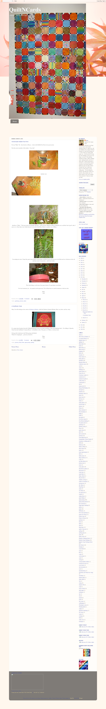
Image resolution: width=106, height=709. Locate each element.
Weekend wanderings (83, 610)
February (84, 320)
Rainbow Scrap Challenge (84, 540)
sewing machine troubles (84, 561)
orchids (80, 494)
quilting (32, 342)
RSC (80, 552)
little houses (81, 470)
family (80, 400)
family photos (82, 402)
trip (79, 595)
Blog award (81, 349)
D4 (79, 384)
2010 (82, 329)
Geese (80, 428)
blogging (81, 351)
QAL (80, 521)
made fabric (81, 474)
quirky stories (82, 536)
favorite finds (81, 404)
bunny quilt (81, 358)
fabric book (81, 397)
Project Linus (82, 516)
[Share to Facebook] (38, 299)
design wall (81, 386)
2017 (82, 268)
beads (80, 345)
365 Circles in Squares (83, 336)
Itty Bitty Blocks (82, 461)
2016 (82, 270)
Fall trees (81, 399)
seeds (80, 558)
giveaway (21, 301)
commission (81, 377)
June (83, 291)
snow (80, 569)
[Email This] (34, 299)
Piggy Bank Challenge (83, 505)
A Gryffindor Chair (17, 306)
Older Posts (72, 347)
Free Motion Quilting (83, 421)
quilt (80, 525)
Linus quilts (81, 466)
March (83, 297)
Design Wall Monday (83, 388)
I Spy (80, 459)
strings (80, 583)
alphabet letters (82, 340)
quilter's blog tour (82, 529)
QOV (80, 523)
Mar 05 (84, 308)
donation (80, 391)
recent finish (81, 548)
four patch (81, 417)
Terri (87, 140)
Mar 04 (84, 310)
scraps (80, 554)
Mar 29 (84, 299)
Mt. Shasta (81, 485)
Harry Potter (21, 342)
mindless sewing (82, 479)
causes (80, 367)
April (83, 295)
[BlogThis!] (36, 299)
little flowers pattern (83, 468)
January (83, 322)
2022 (82, 262)
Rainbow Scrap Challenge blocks (86, 542)
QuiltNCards (25, 9)
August (83, 287)
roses (80, 550)
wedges (80, 608)
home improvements (83, 452)
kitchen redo (81, 463)
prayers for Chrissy (83, 514)
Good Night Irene (82, 437)
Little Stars (81, 472)
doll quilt (81, 389)
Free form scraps (82, 419)
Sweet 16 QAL (82, 588)
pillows (80, 507)
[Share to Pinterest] (40, 299)
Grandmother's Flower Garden (85, 439)
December (84, 279)
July (83, 289)
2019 (82, 264)
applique (80, 342)
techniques (81, 592)
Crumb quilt (81, 382)
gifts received (81, 433)
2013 (82, 277)
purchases (81, 520)
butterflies (81, 360)
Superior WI (81, 584)
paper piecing (27, 342)
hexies (80, 450)
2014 (82, 275)
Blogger (81, 698)
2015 (82, 273)
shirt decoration (82, 567)
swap (80, 586)
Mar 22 (84, 301)
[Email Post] (32, 298)
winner (80, 614)
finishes (80, 406)
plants (25, 301)
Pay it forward (82, 503)
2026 (82, 258)
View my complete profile (84, 179)
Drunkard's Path (82, 393)
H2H (80, 443)
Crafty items (81, 380)
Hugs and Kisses (82, 457)
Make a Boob (82, 476)
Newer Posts (15, 347)
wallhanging (81, 603)
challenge (81, 369)
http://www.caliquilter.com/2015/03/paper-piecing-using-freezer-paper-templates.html (86, 216)
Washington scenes (83, 605)
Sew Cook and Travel (83, 224)
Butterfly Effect (82, 362)
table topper (81, 590)
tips (79, 594)
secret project (81, 556)
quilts (80, 534)
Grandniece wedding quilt (84, 441)
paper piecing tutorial (83, 501)
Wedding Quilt (82, 606)
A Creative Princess (83, 338)
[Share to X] (37, 299)
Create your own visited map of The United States (22, 692)
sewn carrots (81, 565)
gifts (80, 432)
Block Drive (81, 347)
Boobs (80, 353)
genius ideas (81, 430)
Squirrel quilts (82, 577)
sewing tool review (83, 563)
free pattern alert (82, 422)
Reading (80, 547)
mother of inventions (83, 481)
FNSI (80, 415)
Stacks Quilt (81, 579)
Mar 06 (84, 306)
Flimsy (80, 408)
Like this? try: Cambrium (39, 692)
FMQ (80, 413)
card (80, 366)
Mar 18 (84, 303)
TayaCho (72, 698)
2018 (82, 266)
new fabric (81, 490)
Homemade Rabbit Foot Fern (20, 141)
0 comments (27, 298)
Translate (89, 192)
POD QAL (81, 510)
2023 (82, 260)
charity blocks (82, 371)
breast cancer (81, 356)
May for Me (81, 477)
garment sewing (82, 426)
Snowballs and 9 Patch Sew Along (86, 572)
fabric (80, 395)
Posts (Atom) (20, 350)
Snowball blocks (82, 570)
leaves (80, 465)
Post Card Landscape (83, 512)
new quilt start (82, 492)
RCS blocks (81, 545)
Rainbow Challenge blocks (84, 538)
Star (80, 581)
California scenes (82, 364)
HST (80, 454)
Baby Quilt (81, 344)
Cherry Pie (81, 373)
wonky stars (81, 619)
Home (15, 121)
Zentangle (81, 621)
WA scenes (81, 601)
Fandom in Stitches (34, 309)
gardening (17, 301)
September (84, 285)
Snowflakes (81, 575)
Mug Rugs (81, 487)
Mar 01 (84, 317)
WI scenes (81, 612)
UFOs (80, 599)
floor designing (82, 411)
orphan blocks (82, 496)
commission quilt (82, 378)
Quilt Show (81, 527)
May (83, 293)
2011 (82, 327)
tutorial (80, 597)
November (84, 281)
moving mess (81, 483)
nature (80, 488)
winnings (81, 616)
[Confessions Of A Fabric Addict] (87, 626)
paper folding (81, 498)
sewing (80, 559)
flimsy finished (82, 410)
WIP (80, 617)
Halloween (81, 444)
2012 (82, 325)
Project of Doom (82, 518)
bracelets (81, 355)
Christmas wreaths (83, 375)
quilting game (82, 532)
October (83, 283)
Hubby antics (81, 455)
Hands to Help (82, 446)
